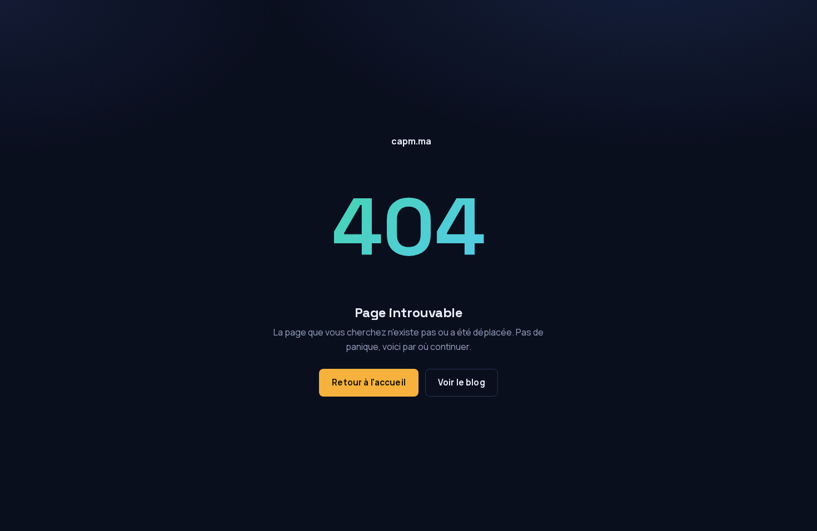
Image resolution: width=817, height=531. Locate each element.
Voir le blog (461, 382)
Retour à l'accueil (369, 382)
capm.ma (411, 141)
